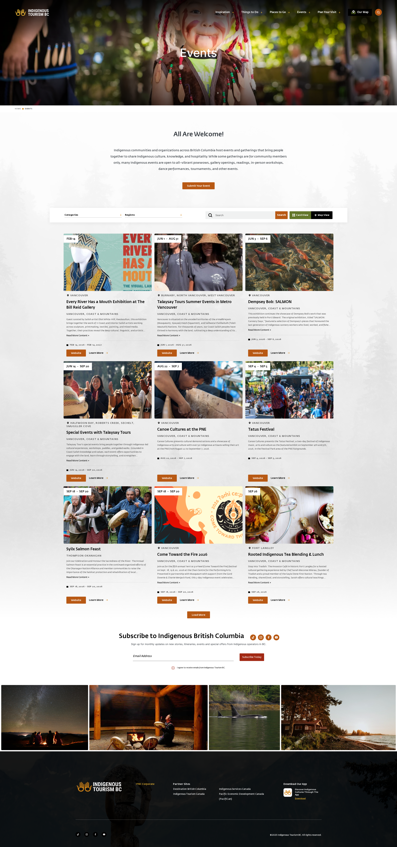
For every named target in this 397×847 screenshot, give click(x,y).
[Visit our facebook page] (95, 834)
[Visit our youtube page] (104, 834)
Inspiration (222, 12)
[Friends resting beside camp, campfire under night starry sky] (44, 717)
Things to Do (249, 12)
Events (301, 12)
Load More (198, 615)
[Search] (378, 12)
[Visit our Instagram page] (261, 637)
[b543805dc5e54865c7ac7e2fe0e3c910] (148, 717)
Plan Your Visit (327, 12)
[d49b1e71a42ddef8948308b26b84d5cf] (244, 717)
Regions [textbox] (130, 215)
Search (281, 215)
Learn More (96, 353)
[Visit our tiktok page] (78, 834)
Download (300, 799)
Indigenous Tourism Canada (189, 794)
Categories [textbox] (71, 215)
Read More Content (77, 336)
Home (18, 109)
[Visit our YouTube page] (276, 637)
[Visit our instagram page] (86, 834)
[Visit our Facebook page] (269, 637)
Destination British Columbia (189, 789)
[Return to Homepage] (32, 12)
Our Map (362, 12)
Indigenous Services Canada (235, 789)
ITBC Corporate (145, 784)
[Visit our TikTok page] (253, 637)
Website (76, 353)
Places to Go (278, 12)
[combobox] (93, 215)
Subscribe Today (251, 657)
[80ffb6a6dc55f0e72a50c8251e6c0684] (338, 717)
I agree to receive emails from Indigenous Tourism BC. (201, 668)
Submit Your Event (198, 186)
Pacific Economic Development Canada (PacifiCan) (241, 796)
